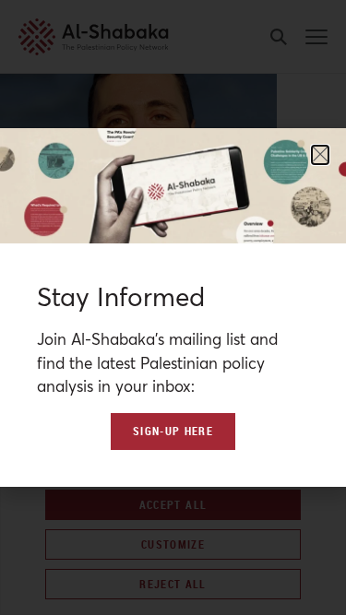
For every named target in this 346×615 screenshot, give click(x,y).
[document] (173, 307)
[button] (320, 155)
